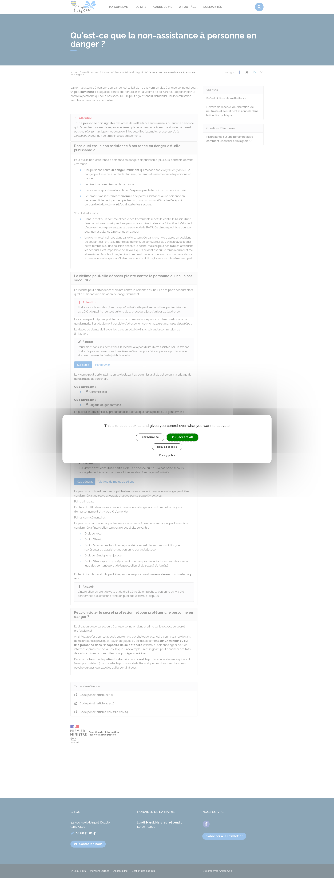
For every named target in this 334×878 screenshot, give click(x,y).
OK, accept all (182, 437)
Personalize (150, 437)
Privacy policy (167, 455)
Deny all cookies (167, 446)
